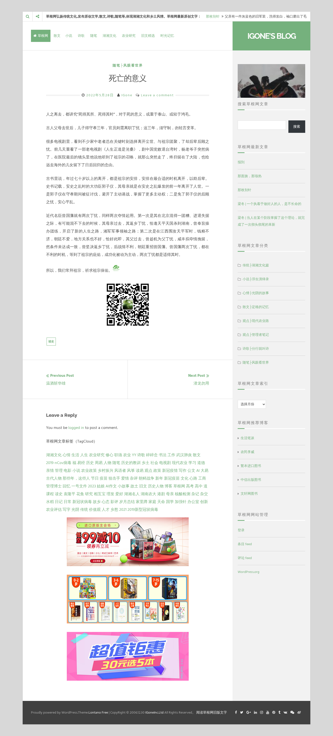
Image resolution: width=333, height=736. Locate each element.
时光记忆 (167, 36)
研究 (89, 494)
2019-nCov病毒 (58, 463)
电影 (67, 470)
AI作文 (111, 486)
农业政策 (89, 470)
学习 (192, 463)
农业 (127, 455)
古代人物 (54, 478)
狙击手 (114, 478)
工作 (171, 455)
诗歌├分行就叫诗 (256, 348)
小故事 (123, 486)
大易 (204, 470)
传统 (84, 509)
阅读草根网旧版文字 (211, 712)
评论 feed (245, 558)
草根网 (43, 36)
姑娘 (101, 486)
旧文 (143, 486)
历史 (90, 463)
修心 (109, 455)
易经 (81, 463)
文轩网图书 (249, 493)
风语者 (120, 470)
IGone (126, 95)
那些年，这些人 (76, 478)
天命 (161, 502)
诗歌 (81, 36)
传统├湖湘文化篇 (256, 265)
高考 (190, 486)
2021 (123, 509)
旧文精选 (148, 36)
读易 (140, 470)
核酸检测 (182, 494)
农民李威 (247, 452)
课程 (50, 494)
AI (198, 470)
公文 (191, 470)
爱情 (125, 478)
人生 (84, 455)
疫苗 (104, 478)
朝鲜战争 (146, 478)
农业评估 (54, 509)
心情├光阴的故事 (256, 293)
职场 (118, 455)
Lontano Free (98, 712)
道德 (201, 463)
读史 (51, 341)
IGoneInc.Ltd (154, 712)
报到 (241, 162)
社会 (154, 463)
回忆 (66, 486)
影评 (114, 502)
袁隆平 (69, 494)
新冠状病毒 (82, 502)
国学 (170, 502)
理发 (110, 494)
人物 (107, 463)
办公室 (193, 502)
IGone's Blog (271, 35)
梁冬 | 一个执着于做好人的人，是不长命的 (269, 204)
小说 (68, 36)
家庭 (152, 502)
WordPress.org (248, 572)
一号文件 (79, 486)
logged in (76, 428)
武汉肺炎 (184, 455)
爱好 (119, 494)
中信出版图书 (251, 480)
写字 (66, 509)
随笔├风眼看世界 (128, 65)
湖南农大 (148, 494)
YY (134, 455)
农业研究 (129, 36)
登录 (241, 530)
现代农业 (179, 463)
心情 (66, 455)
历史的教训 (131, 463)
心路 (193, 478)
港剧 (161, 494)
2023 (92, 486)
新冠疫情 (170, 470)
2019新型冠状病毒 (142, 509)
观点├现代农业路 (256, 321)
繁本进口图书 (251, 466)
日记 (59, 502)
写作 (182, 470)
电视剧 (165, 463)
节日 (95, 478)
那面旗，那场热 (250, 176)
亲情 (50, 470)
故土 (134, 486)
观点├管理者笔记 (256, 335)
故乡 (97, 502)
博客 (168, 486)
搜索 (296, 126)
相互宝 (100, 494)
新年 (159, 478)
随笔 (93, 36)
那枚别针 (213, 16)
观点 (148, 470)
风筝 (131, 470)
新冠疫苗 (172, 478)
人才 (105, 509)
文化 (184, 478)
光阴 (75, 509)
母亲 (170, 494)
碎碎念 (152, 455)
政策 (157, 470)
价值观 (95, 509)
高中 (199, 486)
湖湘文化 (109, 36)
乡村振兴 (105, 470)
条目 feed (245, 544)
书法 (162, 455)
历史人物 (156, 486)
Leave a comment (157, 95)
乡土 (145, 463)
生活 (75, 455)
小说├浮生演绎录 (256, 279)
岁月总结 (127, 502)
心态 (105, 502)
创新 (204, 502)
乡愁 (114, 509)
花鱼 (80, 494)
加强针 (180, 502)
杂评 (134, 478)
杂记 (195, 494)
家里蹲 (141, 502)
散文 (57, 36)
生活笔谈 (247, 438)
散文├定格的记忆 (256, 307)
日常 (67, 502)
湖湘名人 (132, 494)
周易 (99, 463)
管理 (59, 470)
